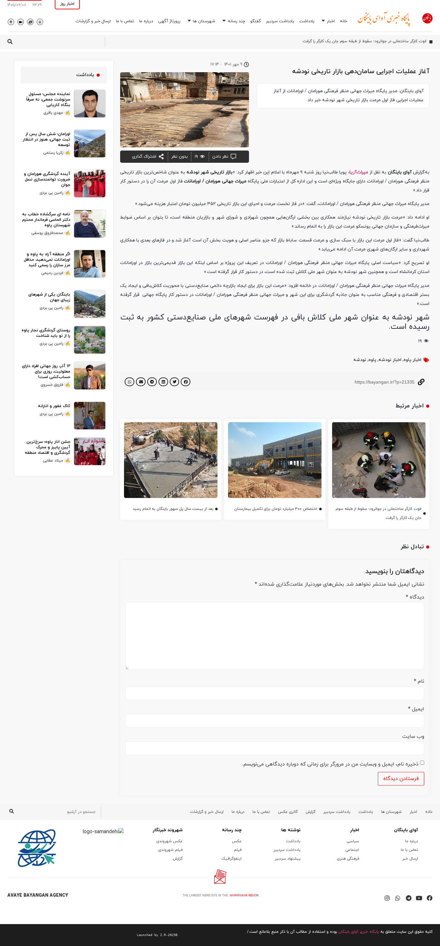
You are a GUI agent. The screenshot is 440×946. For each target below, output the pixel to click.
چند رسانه (236, 21)
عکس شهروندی (169, 841)
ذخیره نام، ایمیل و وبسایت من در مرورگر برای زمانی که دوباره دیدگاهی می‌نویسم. (330, 764)
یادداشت (306, 21)
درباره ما (146, 21)
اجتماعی (352, 850)
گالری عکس (288, 811)
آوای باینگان (406, 830)
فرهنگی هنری (348, 858)
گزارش (310, 811)
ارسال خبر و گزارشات (93, 21)
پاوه (372, 360)
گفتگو (255, 21)
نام (419, 681)
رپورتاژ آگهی (169, 21)
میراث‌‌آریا (358, 172)
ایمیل (416, 709)
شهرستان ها (204, 21)
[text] (92, 935)
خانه (343, 21)
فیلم (238, 850)
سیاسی (353, 841)
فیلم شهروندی (170, 850)
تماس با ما (125, 21)
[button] (185, 381)
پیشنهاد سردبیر (288, 858)
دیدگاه (415, 597)
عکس (237, 841)
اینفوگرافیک (231, 858)
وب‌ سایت (413, 736)
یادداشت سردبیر (280, 21)
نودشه (359, 360)
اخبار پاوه (412, 360)
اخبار (331, 21)
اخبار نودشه (389, 360)
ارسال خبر (410, 858)
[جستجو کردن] (11, 811)
